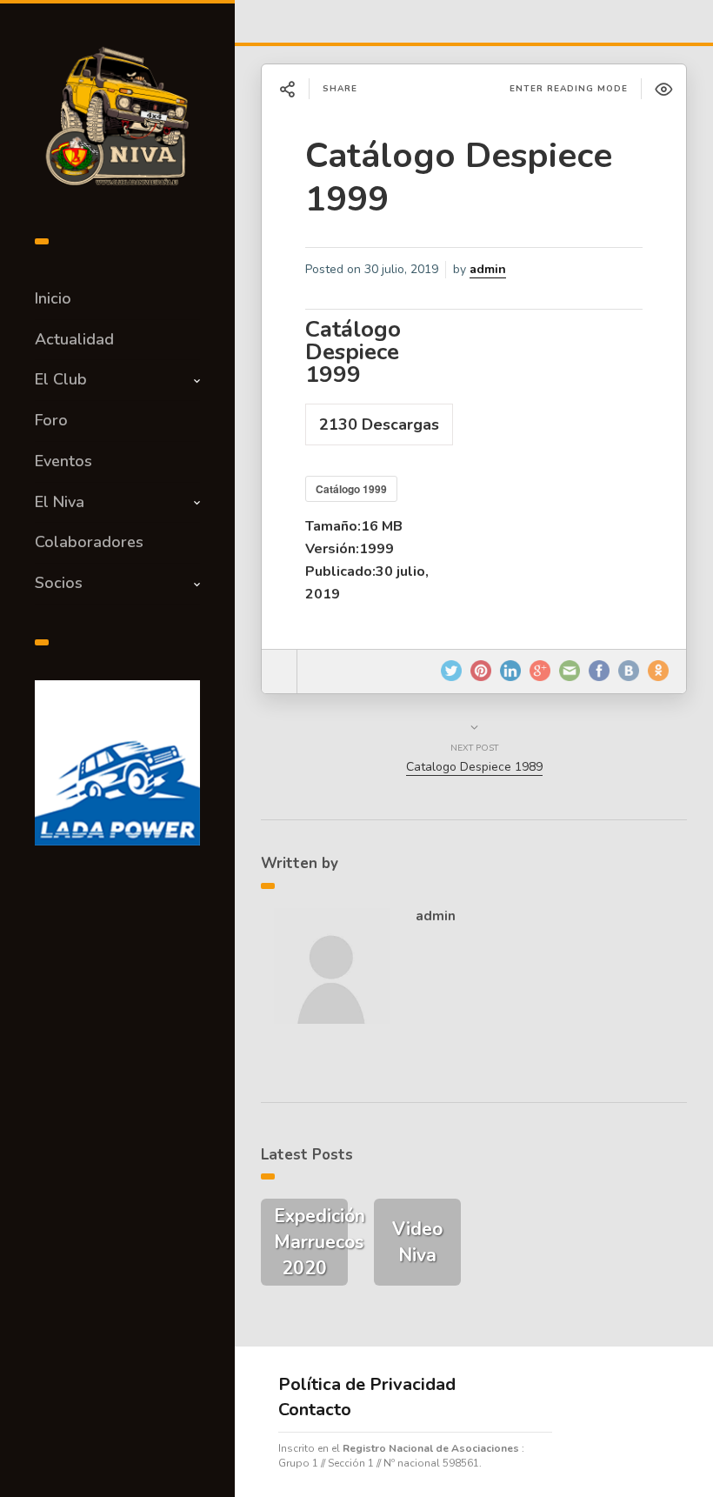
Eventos (63, 461)
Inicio (53, 298)
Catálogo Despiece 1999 (458, 177)
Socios (59, 582)
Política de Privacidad (367, 1384)
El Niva (59, 501)
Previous (56, 758)
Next (178, 758)
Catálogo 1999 (351, 489)
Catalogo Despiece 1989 (474, 767)
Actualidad (74, 339)
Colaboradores (89, 541)
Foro (51, 420)
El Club (61, 379)
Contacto (314, 1409)
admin (488, 269)
